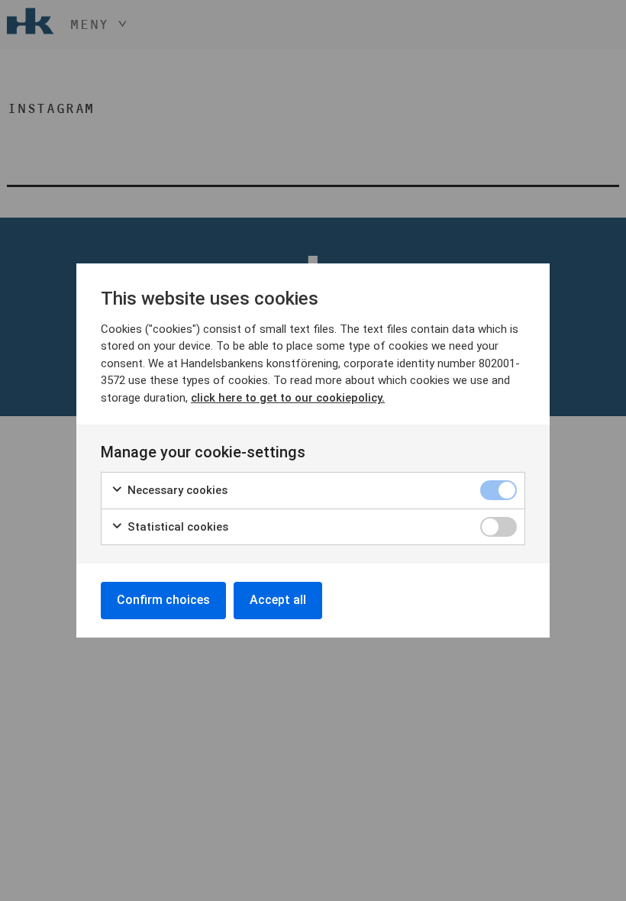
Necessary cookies (175, 490)
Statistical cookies (176, 527)
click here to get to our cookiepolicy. (288, 398)
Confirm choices (163, 600)
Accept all (278, 600)
